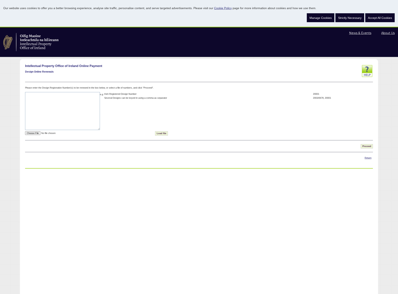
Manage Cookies (320, 17)
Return (368, 158)
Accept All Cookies (380, 17)
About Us (388, 33)
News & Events (360, 33)
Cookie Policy (223, 8)
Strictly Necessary (350, 17)
